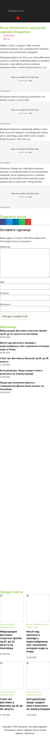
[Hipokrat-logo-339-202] (25, 535)
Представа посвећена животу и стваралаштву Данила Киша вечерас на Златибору (22, 385)
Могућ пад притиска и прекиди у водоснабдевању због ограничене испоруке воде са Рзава (24, 346)
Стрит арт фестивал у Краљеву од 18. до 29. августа (24, 360)
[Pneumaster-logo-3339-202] (25, 567)
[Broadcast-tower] (18, 18)
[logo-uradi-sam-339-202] (25, 504)
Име (2, 282)
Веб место (5, 304)
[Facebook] (3, 18)
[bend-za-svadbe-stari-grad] (25, 473)
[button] (46, 18)
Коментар (5, 247)
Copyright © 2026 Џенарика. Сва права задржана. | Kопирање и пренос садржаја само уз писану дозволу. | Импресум (25, 730)
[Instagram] (8, 18)
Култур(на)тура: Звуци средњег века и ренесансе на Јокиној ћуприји (21, 372)
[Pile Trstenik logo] (25, 441)
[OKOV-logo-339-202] (25, 411)
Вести (6, 39)
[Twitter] (13, 18)
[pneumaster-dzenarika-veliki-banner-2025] (25, 587)
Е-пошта (4, 293)
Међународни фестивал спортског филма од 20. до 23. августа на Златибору (23, 332)
